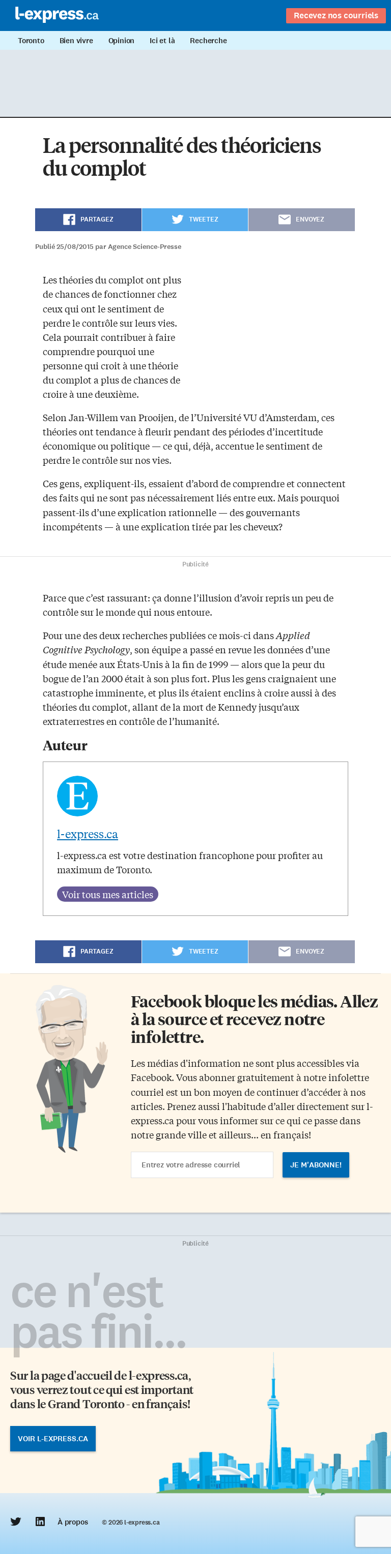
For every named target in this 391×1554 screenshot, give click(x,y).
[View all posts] (107, 894)
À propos (73, 1522)
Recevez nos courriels (336, 15)
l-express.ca (87, 834)
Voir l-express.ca (53, 1439)
